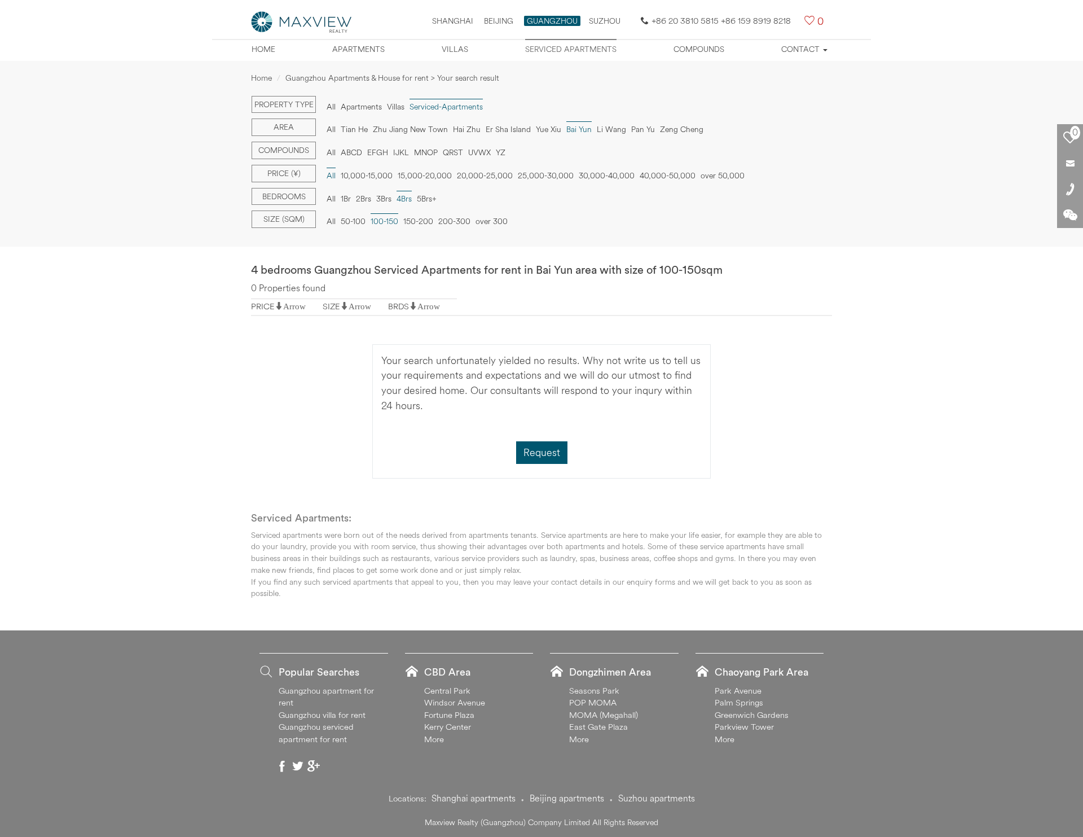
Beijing (498, 21)
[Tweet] (298, 765)
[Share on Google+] (313, 765)
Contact (801, 49)
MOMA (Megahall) (603, 714)
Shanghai (452, 21)
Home (263, 49)
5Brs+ (427, 199)
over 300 (492, 221)
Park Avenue (738, 690)
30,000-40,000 (607, 175)
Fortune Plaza (449, 714)
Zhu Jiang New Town (410, 129)
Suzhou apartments (656, 798)
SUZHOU (604, 21)
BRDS (398, 306)
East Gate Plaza (598, 726)
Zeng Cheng (681, 129)
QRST (453, 152)
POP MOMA (593, 702)
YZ (500, 152)
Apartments (358, 49)
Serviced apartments (571, 49)
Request (541, 452)
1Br (346, 199)
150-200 (418, 221)
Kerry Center (447, 726)
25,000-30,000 (546, 175)
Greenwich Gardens (752, 714)
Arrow (294, 306)
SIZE (331, 306)
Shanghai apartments (474, 798)
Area (284, 127)
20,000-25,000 (485, 175)
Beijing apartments (567, 798)
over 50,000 (723, 175)
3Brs (383, 199)
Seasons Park (594, 690)
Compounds (698, 49)
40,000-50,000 (667, 175)
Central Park (447, 690)
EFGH (377, 152)
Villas (455, 49)
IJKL (401, 152)
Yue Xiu (548, 129)
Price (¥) (284, 173)
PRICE (263, 306)
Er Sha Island (508, 129)
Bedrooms (284, 196)
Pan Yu (643, 129)
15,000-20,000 (425, 175)
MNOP (426, 152)
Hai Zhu (467, 129)
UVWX (479, 152)
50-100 (353, 221)
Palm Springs (739, 702)
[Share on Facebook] (282, 765)
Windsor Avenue (454, 702)
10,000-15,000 (367, 175)
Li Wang (611, 129)
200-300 (454, 221)
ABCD (351, 152)
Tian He (354, 129)
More (434, 739)
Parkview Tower (744, 726)
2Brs (363, 199)
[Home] (302, 21)
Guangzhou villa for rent (322, 714)
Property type (284, 104)
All (331, 107)
